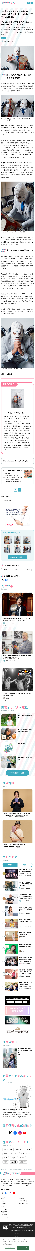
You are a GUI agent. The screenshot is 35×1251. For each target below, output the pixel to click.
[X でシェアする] (2, 580)
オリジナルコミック (23, 1203)
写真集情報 (4, 1212)
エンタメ (3, 1201)
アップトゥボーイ (5, 1214)
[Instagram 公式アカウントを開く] (10, 1193)
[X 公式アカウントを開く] (2, 1193)
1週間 (25, 865)
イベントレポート (5, 1209)
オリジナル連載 (23, 1201)
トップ (2, 1169)
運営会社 (17, 1233)
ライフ (3, 38)
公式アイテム (4, 1217)
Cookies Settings (10, 1248)
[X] (10, 1133)
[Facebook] (15, 1133)
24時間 (10, 865)
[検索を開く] (28, 3)
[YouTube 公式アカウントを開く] (14, 1193)
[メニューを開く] (31, 3)
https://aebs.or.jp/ (29, 1230)
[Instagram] (20, 1133)
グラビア (3, 1206)
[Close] (32, 1240)
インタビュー (4, 1203)
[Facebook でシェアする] (6, 580)
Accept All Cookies (23, 1248)
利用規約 (17, 1236)
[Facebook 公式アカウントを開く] (6, 1193)
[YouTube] (24, 1133)
